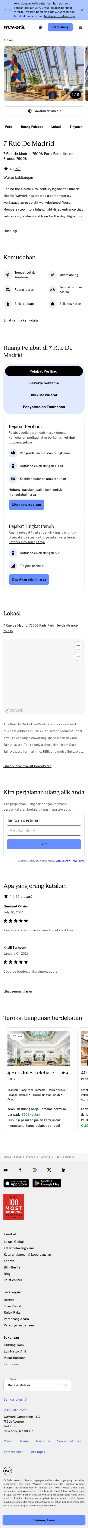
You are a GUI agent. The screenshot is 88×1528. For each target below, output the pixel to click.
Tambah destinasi (23, 820)
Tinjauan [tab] (76, 127)
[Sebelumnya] (5, 10)
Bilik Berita (12, 1267)
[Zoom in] (78, 645)
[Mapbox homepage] (14, 710)
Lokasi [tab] (56, 127)
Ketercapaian (13, 1452)
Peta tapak (37, 1452)
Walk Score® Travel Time (70, 861)
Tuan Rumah (13, 1306)
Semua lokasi (12, 1156)
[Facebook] (20, 1170)
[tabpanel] (44, 83)
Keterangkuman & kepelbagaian (27, 1254)
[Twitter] (49, 1170)
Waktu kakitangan (18, 178)
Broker (9, 1300)
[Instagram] (34, 1170)
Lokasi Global (14, 1241)
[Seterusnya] (10, 10)
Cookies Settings (68, 1441)
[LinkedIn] (64, 1170)
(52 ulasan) (23, 896)
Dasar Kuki (42, 1441)
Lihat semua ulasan (17, 991)
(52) (18, 169)
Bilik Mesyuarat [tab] (44, 395)
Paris (43, 1156)
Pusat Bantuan (15, 1358)
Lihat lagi (10, 231)
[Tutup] (82, 10)
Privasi (8, 1441)
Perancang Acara (16, 1319)
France (30, 1156)
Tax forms (11, 1364)
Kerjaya (9, 1261)
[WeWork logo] (14, 27)
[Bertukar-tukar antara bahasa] (40, 27)
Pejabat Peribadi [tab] (44, 371)
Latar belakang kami (19, 1248)
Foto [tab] (8, 127)
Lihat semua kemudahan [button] (22, 320)
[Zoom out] (78, 656)
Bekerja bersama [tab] (44, 383)
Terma (24, 1441)
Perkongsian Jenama (19, 1325)
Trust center (13, 1280)
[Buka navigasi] (80, 27)
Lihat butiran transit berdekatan (27, 766)
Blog (7, 1274)
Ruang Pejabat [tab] (32, 127)
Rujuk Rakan (13, 1312)
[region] (44, 676)
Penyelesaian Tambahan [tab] (44, 406)
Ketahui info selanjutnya (59, 16)
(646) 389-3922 (15, 1410)
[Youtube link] (5, 1170)
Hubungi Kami (14, 1345)
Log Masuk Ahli (15, 1351)
